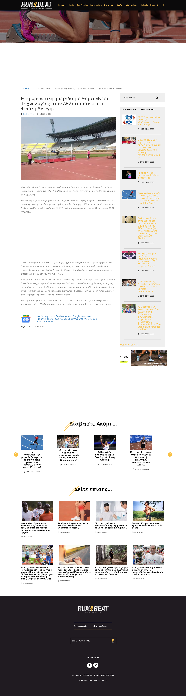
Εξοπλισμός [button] (132, 5)
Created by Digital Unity (93, 680)
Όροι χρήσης (100, 626)
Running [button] (62, 5)
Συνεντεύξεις (96, 5)
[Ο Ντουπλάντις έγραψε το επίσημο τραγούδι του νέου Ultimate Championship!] (129, 282)
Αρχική (26, 88)
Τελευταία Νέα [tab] (129, 109)
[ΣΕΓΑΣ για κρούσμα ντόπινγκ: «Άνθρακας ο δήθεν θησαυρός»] (129, 120)
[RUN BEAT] (37, 5)
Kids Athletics (82, 5)
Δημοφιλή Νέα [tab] (148, 109)
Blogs (152, 5)
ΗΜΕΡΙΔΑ (39, 326)
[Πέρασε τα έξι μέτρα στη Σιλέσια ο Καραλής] (129, 174)
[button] (16, 454)
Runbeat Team (29, 114)
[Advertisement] (76, 68)
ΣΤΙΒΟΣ (29, 326)
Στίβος (72, 5)
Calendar (144, 5)
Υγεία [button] (120, 5)
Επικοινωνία (80, 626)
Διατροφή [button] (109, 5)
